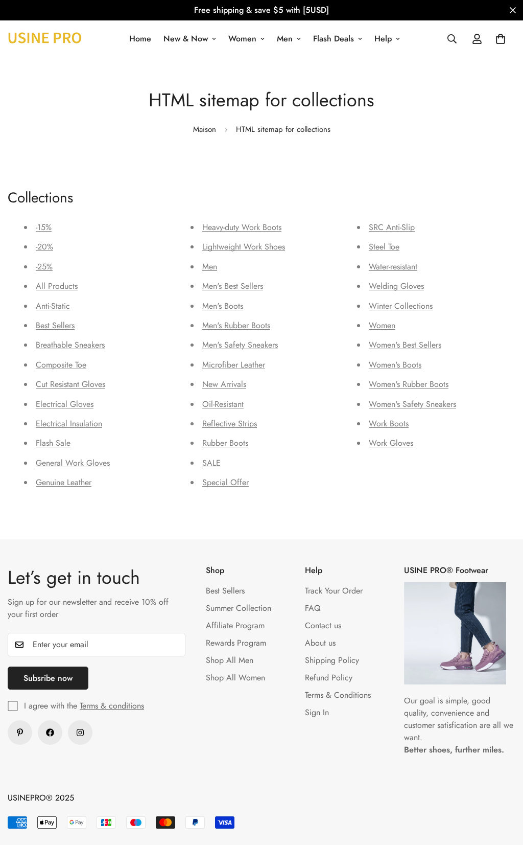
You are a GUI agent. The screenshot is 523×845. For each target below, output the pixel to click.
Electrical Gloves (64, 404)
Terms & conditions (112, 706)
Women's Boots (395, 365)
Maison (204, 129)
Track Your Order (334, 591)
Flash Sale (53, 443)
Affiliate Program (235, 625)
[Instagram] (80, 732)
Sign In (317, 712)
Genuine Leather (63, 482)
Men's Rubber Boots (236, 325)
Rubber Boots (225, 443)
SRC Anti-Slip (392, 227)
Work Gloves (391, 443)
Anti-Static (53, 306)
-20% (44, 247)
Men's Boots (222, 306)
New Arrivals (224, 384)
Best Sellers (55, 325)
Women (242, 38)
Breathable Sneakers (70, 345)
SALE (211, 463)
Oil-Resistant (223, 404)
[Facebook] (50, 732)
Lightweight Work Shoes (243, 247)
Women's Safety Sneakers (412, 404)
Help (383, 38)
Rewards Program (236, 643)
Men (285, 38)
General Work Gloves (73, 463)
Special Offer (225, 482)
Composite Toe (61, 365)
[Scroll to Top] (503, 789)
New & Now (185, 38)
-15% (44, 227)
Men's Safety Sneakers (240, 345)
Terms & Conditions (338, 695)
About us (320, 643)
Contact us (323, 625)
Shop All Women (235, 677)
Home (140, 38)
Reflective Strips (229, 423)
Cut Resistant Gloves (70, 384)
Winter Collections (401, 306)
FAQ (313, 608)
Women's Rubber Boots (408, 384)
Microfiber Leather (233, 365)
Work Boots (389, 423)
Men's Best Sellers (232, 286)
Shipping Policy (332, 660)
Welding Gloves (396, 286)
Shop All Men (229, 660)
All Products (57, 286)
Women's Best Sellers (405, 345)
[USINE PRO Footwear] (45, 38)
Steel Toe (384, 247)
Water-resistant (393, 266)
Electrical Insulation (69, 423)
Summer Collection (238, 608)
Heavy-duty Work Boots (241, 227)
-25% (44, 266)
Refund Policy (328, 677)
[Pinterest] (20, 732)
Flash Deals (333, 38)
